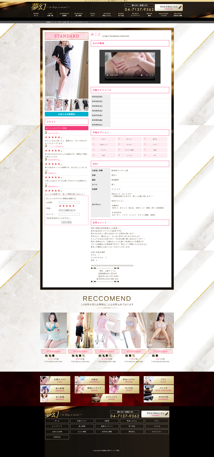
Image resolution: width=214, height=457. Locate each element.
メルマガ (157, 426)
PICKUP (135, 14)
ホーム (57, 421)
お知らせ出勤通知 (66, 114)
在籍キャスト (82, 421)
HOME (36, 14)
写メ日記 (132, 426)
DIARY (121, 14)
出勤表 (107, 421)
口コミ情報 (82, 432)
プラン (156, 421)
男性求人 (132, 432)
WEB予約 (57, 437)
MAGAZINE (163, 14)
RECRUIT (178, 14)
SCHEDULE (64, 14)
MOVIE (149, 14)
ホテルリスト (157, 432)
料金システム (132, 421)
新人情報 (82, 426)
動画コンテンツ (107, 426)
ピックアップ (57, 426)
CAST (50, 14)
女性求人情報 (107, 432)
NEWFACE (78, 14)
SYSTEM (107, 14)
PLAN (93, 14)
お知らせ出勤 (57, 432)
